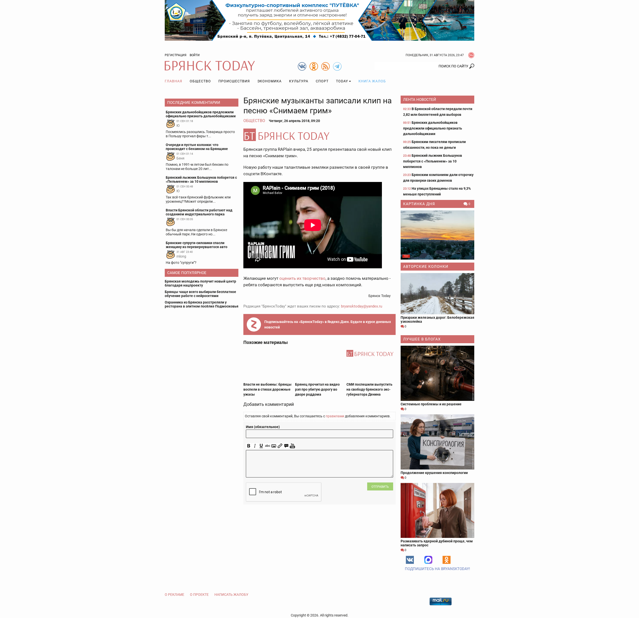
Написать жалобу (231, 595)
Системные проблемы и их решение (431, 404)
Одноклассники (447, 560)
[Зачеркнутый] (267, 446)
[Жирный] (249, 446)
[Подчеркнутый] (261, 446)
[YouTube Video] (292, 446)
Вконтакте (410, 560)
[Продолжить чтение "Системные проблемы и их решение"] (437, 373)
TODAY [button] (342, 81)
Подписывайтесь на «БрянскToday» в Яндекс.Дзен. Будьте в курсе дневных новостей (327, 324)
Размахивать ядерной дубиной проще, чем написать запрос (437, 543)
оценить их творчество (302, 278)
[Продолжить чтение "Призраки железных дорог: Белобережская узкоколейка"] (437, 293)
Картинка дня (419, 204)
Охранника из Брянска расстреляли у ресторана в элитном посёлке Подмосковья (201, 304)
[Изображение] (274, 446)
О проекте (199, 595)
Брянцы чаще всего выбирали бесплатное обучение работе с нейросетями (200, 294)
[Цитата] (286, 446)
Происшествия (234, 81)
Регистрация (175, 55)
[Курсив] (255, 446)
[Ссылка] (280, 446)
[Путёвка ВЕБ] (319, 20)
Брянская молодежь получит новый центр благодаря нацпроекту (200, 283)
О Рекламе (174, 595)
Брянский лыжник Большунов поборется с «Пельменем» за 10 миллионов (432, 161)
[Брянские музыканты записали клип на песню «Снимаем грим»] (319, 135)
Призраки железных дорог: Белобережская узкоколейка (437, 319)
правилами (335, 416)
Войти (195, 55)
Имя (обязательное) (263, 427)
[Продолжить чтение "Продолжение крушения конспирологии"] (437, 441)
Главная (173, 81)
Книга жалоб (372, 81)
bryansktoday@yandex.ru (361, 306)
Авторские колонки (425, 266)
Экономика (269, 81)
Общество (200, 81)
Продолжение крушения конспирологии (434, 473)
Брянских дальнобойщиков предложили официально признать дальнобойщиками (432, 128)
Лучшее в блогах (422, 339)
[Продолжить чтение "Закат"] (437, 235)
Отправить (380, 486)
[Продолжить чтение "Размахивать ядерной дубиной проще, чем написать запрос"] (437, 510)
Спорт (322, 81)
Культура (298, 81)
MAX (428, 560)
